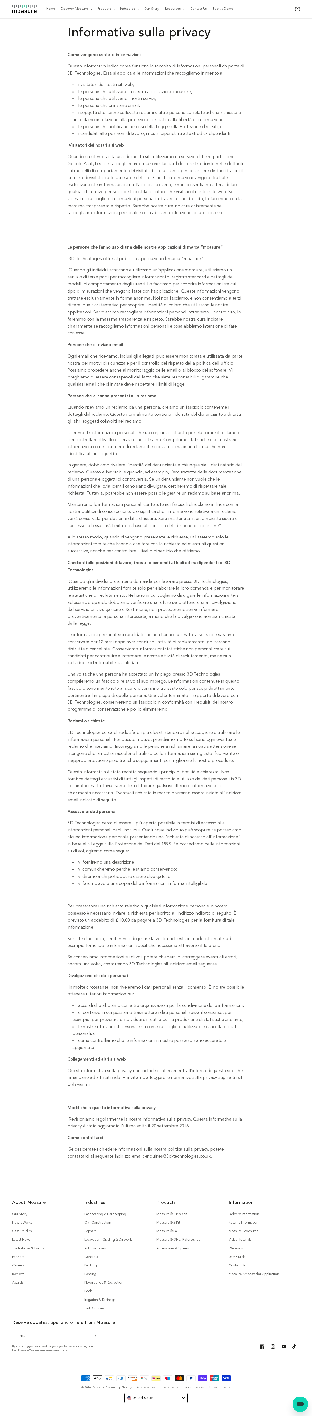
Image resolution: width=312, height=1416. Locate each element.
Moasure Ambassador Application (254, 1274)
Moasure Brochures (243, 1231)
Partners (18, 1257)
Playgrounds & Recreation (103, 1282)
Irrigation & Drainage (100, 1300)
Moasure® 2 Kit (168, 1223)
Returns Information (243, 1223)
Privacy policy (169, 1387)
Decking (90, 1265)
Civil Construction (97, 1223)
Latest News (21, 1240)
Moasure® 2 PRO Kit (171, 1214)
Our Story (19, 1214)
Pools (88, 1291)
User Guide (237, 1257)
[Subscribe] (94, 1336)
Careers (18, 1265)
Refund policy (145, 1387)
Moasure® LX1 (167, 1231)
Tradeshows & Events (28, 1248)
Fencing (90, 1274)
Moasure (98, 1387)
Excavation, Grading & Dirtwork (108, 1240)
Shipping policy (220, 1387)
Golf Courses (94, 1308)
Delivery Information (244, 1214)
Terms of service (193, 1387)
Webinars (236, 1248)
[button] (76, 9)
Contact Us (237, 1265)
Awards (17, 1282)
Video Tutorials (240, 1240)
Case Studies (22, 1231)
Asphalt (90, 1231)
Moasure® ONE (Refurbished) (178, 1240)
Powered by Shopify (118, 1387)
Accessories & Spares (172, 1248)
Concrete (91, 1257)
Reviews (18, 1274)
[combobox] (156, 1398)
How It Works (22, 1223)
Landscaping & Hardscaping (105, 1214)
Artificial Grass (95, 1248)
